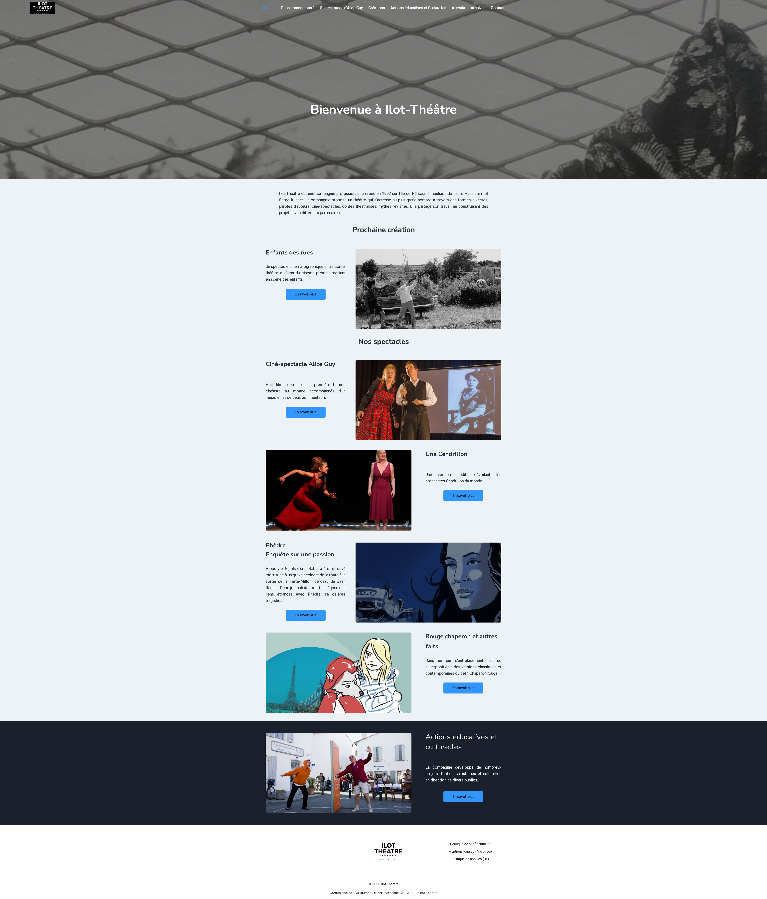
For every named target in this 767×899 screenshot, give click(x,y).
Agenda (458, 8)
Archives (478, 8)
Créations (376, 8)
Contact (498, 8)
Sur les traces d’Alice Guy (341, 8)
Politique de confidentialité (470, 844)
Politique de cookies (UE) (470, 859)
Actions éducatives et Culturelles (418, 8)
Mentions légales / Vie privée (470, 851)
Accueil (268, 8)
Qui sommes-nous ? (298, 8)
